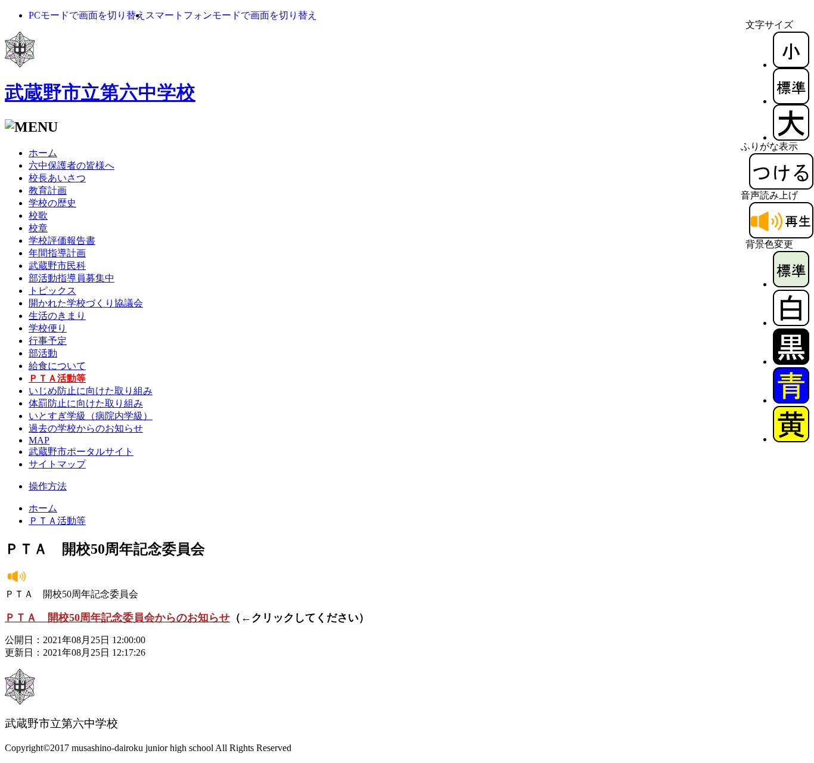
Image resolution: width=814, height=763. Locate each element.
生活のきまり (57, 316)
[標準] (791, 101)
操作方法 (48, 486)
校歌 (38, 215)
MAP (39, 440)
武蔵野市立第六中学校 (100, 92)
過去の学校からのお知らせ (86, 428)
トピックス (52, 291)
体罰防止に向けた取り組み (86, 403)
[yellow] (791, 439)
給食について (57, 366)
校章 (38, 228)
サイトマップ (57, 464)
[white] (791, 323)
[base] (791, 284)
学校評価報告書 (62, 240)
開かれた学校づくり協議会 (86, 303)
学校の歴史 (52, 203)
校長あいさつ (57, 178)
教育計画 (48, 190)
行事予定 (48, 341)
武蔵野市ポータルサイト (81, 451)
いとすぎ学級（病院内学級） (91, 416)
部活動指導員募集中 (71, 278)
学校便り (48, 328)
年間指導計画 (57, 253)
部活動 (43, 353)
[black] (791, 361)
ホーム (43, 153)
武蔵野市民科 (57, 265)
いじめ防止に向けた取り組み (91, 391)
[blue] (791, 400)
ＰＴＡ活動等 (57, 521)
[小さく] (791, 65)
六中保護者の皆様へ (71, 165)
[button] (87, 15)
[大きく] (791, 137)
